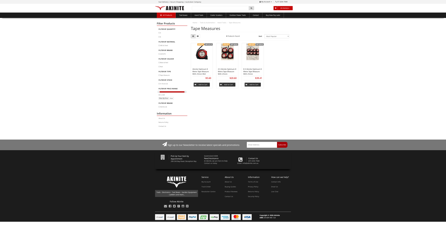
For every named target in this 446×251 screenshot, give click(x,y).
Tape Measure (165, 75)
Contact (256, 15)
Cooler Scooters (216, 15)
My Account (266, 2)
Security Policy (253, 196)
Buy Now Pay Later (273, 15)
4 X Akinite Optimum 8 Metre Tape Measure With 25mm (227, 71)
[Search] (251, 8)
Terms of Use (253, 182)
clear (171, 98)
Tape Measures (235, 22)
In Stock (164, 84)
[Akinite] (169, 8)
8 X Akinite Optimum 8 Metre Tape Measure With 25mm (252, 71)
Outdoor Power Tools (238, 15)
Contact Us (162, 126)
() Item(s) (284, 8)
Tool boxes (183, 15)
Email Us (274, 187)
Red (161, 67)
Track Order (206, 187)
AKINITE (163, 54)
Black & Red (164, 62)
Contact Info (276, 182)
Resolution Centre (208, 191)
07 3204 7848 (282, 2)
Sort (260, 36)
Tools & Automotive (207, 22)
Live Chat (274, 191)
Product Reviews (231, 191)
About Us (162, 118)
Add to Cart (202, 84)
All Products (167, 15)
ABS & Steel (164, 45)
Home (195, 22)
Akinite (163, 107)
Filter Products (166, 23)
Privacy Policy (253, 187)
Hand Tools (199, 15)
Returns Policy (163, 122)
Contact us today (210, 163)
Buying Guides (230, 187)
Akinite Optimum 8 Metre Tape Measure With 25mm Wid (200, 71)
